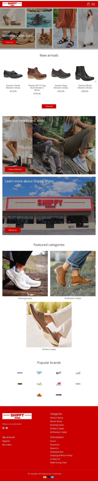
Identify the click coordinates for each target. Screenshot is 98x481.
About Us (54, 448)
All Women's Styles (73, 298)
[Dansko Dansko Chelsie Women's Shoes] (13, 72)
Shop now (9, 42)
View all (49, 106)
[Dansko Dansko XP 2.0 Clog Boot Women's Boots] (37, 72)
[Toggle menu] (93, 4)
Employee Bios (56, 452)
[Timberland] (59, 395)
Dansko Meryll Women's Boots (85, 86)
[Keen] (20, 384)
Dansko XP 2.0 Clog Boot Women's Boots (37, 87)
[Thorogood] (39, 395)
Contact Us (55, 459)
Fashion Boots (56, 417)
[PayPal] (44, 477)
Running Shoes (25, 298)
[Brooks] (39, 373)
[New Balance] (59, 384)
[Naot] (39, 384)
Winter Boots (56, 421)
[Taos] (78, 384)
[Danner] (59, 373)
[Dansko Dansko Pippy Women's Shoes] (61, 72)
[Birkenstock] (20, 373)
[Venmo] (52, 477)
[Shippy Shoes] (12, 4)
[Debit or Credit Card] (48, 477)
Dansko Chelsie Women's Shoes (13, 86)
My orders (7, 444)
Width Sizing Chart (58, 462)
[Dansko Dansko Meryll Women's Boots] (85, 72)
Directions (54, 444)
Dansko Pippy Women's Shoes (61, 86)
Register (6, 441)
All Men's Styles (49, 349)
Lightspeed (66, 474)
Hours (53, 441)
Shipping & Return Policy (61, 455)
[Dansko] (78, 373)
